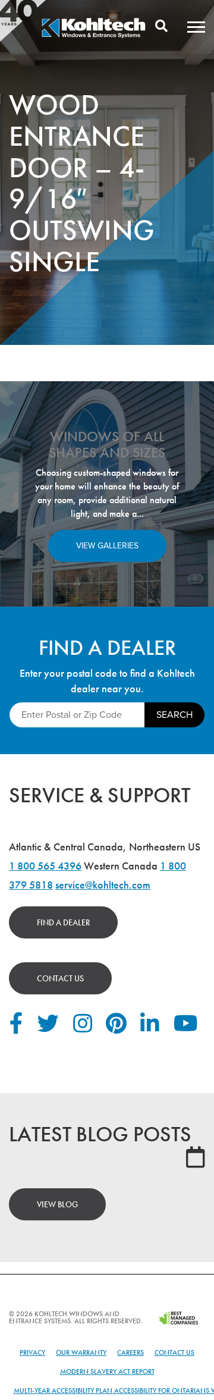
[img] (93, 36)
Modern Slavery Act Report (107, 1371)
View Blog (57, 1204)
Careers (130, 1352)
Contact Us (60, 978)
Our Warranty (81, 1352)
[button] (196, 26)
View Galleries (107, 546)
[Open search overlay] (161, 26)
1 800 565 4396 (45, 865)
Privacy (32, 1352)
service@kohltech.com (102, 885)
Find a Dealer (63, 922)
